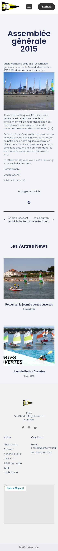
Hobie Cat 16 (11, 472)
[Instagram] (29, 427)
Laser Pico (9, 458)
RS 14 (6, 467)
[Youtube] (35, 427)
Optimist (8, 449)
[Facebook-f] (22, 427)
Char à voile (10, 444)
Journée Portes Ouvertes (29, 371)
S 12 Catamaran (13, 463)
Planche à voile (12, 453)
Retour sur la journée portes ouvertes (29, 304)
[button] (29, 6)
